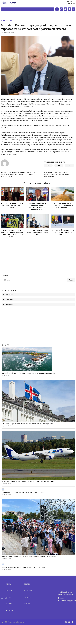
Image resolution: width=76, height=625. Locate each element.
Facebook (9, 294)
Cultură (9, 604)
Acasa (8, 584)
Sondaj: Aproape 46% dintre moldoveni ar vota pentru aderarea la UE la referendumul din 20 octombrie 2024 (18, 174)
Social (8, 597)
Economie (28, 590)
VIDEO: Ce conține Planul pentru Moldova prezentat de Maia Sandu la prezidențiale (57, 174)
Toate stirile (69, 2)
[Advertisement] (37, 256)
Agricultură (6, 21)
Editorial (10, 610)
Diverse (27, 604)
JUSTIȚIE (9, 590)
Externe (27, 597)
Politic (27, 584)
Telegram (9, 304)
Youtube (9, 299)
